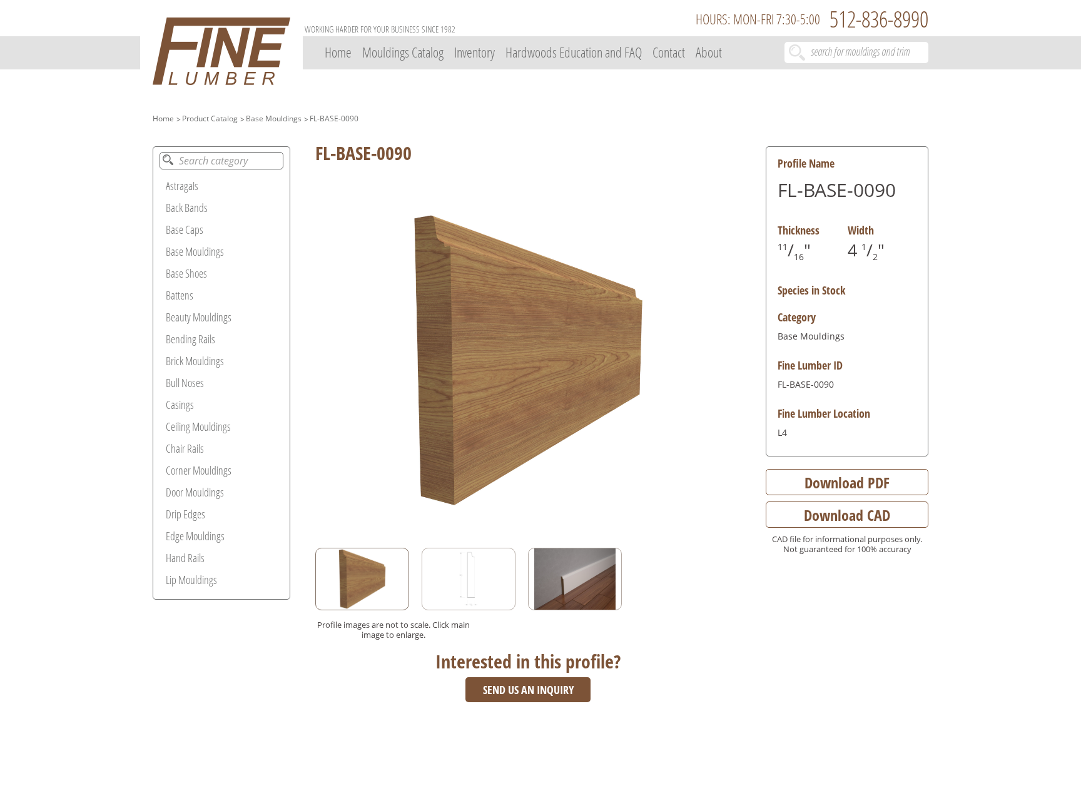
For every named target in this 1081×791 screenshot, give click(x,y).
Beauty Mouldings (198, 317)
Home (338, 52)
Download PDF (847, 482)
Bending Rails (190, 338)
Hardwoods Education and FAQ (573, 52)
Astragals (182, 185)
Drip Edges (185, 513)
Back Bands (187, 207)
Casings (180, 404)
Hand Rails (185, 557)
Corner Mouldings (198, 470)
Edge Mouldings (195, 535)
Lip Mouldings (191, 579)
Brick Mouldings (195, 360)
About (709, 52)
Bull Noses (185, 382)
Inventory (474, 52)
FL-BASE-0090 (334, 118)
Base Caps (184, 229)
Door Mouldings (195, 492)
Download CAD (847, 515)
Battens (179, 295)
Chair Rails (185, 448)
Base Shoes (186, 273)
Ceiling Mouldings (198, 426)
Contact (668, 52)
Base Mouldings (274, 118)
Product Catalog (210, 118)
